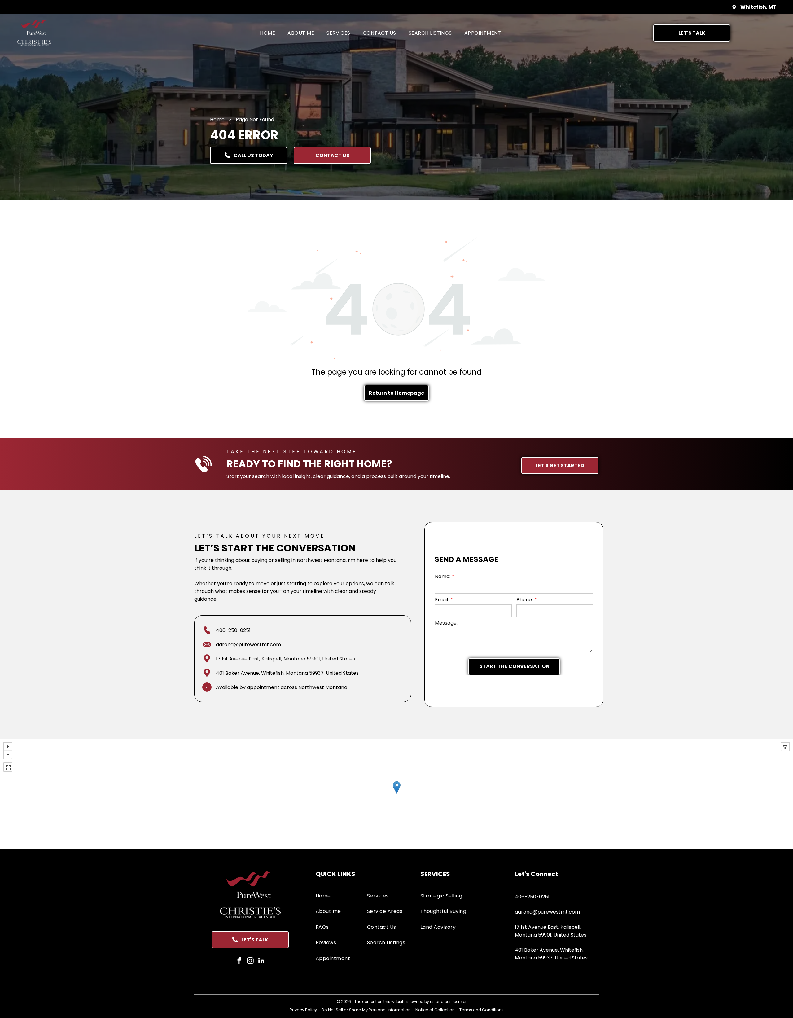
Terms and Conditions (481, 1010)
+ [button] (8, 747)
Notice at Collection (435, 1010)
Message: (446, 622)
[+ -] (396, 794)
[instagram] (250, 962)
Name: (442, 576)
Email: (442, 599)
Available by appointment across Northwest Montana (281, 687)
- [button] (8, 755)
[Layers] (785, 747)
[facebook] (239, 962)
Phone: (524, 599)
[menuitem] (267, 32)
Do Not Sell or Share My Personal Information (366, 1010)
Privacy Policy (303, 1010)
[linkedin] (261, 962)
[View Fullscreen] (8, 767)
